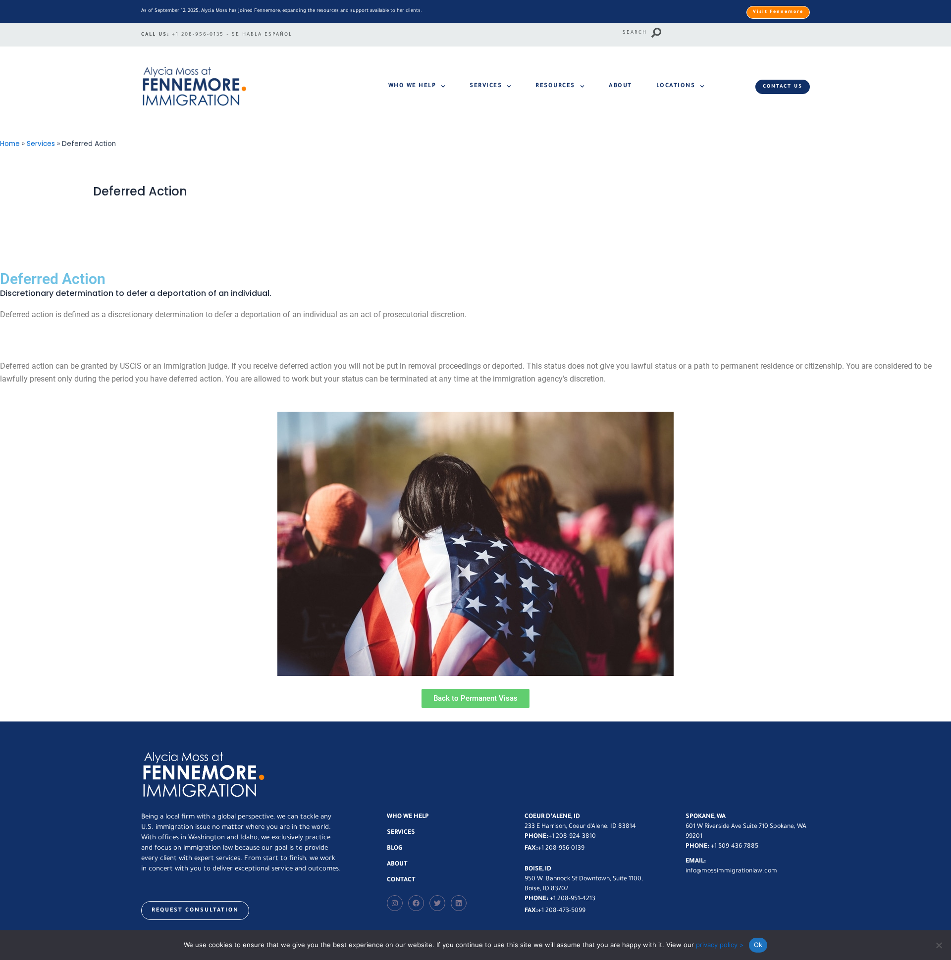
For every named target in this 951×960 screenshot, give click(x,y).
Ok (758, 945)
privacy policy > (720, 945)
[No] (939, 945)
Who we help (412, 86)
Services (486, 86)
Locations (675, 86)
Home (10, 143)
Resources (555, 86)
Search (635, 33)
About (620, 86)
